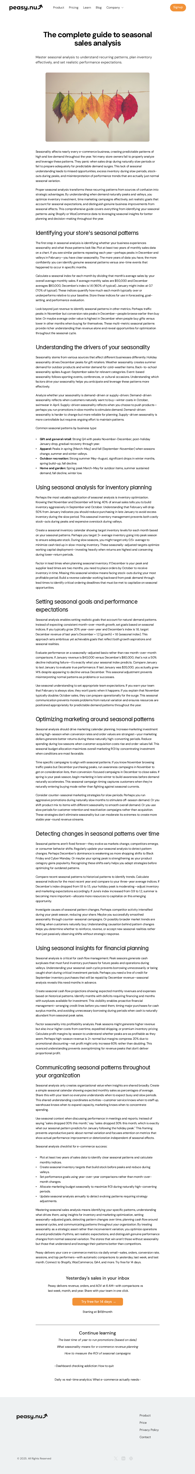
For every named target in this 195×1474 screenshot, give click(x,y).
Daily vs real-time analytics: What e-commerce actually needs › (97, 1380)
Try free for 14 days (128, 1262)
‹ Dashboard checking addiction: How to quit (84, 1366)
